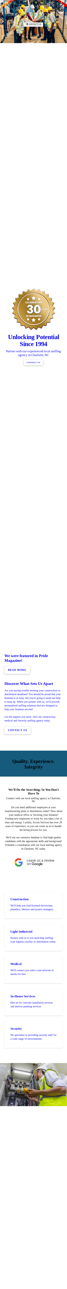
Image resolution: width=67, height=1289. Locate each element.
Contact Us (34, 24)
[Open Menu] (62, 10)
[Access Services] (29, 10)
